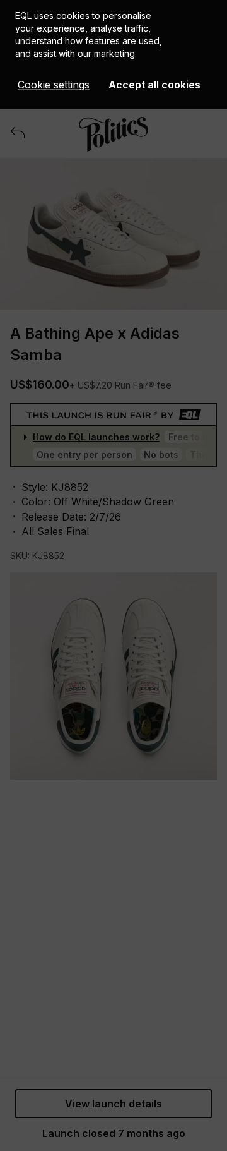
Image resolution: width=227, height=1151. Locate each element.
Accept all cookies (154, 84)
